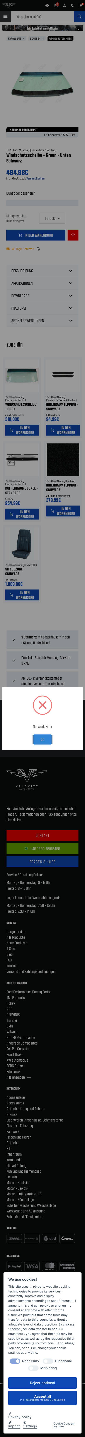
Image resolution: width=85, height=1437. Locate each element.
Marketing (48, 1368)
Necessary (30, 1361)
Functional (63, 1361)
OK (42, 739)
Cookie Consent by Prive (64, 1425)
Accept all (42, 1397)
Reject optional (42, 1383)
